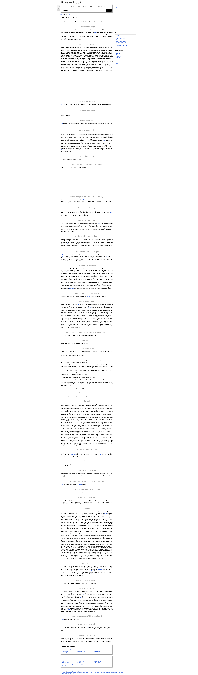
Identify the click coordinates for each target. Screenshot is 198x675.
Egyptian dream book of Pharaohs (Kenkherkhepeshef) (86, 332)
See (62, 123)
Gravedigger (80, 664)
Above (62, 256)
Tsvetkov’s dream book (86, 101)
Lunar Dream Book (87, 340)
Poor (111, 212)
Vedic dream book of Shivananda (86, 293)
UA (59, 6)
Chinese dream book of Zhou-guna (87, 252)
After (95, 32)
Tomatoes (118, 53)
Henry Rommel (86, 563)
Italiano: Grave (96, 649)
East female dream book (87, 266)
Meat (117, 54)
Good (62, 211)
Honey (117, 60)
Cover (75, 114)
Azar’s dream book (87, 156)
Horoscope (118, 8)
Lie (97, 114)
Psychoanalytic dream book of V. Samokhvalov (86, 481)
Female (80, 484)
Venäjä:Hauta (65, 652)
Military (99, 454)
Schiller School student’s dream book (86, 490)
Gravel (94, 664)
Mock (104, 140)
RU (58, 8)
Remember (85, 199)
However (100, 142)
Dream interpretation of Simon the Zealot (87, 616)
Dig (61, 104)
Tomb (66, 201)
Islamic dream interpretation (86, 580)
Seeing (68, 145)
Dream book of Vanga (87, 27)
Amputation (119, 59)
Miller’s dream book (86, 44)
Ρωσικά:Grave (81, 651)
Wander (68, 271)
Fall (76, 136)
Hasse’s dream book (86, 120)
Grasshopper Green (97, 661)
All (73, 38)
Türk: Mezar (65, 651)
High (62, 254)
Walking (100, 569)
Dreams (63, 500)
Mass (62, 149)
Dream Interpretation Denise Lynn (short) (86, 164)
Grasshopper (80, 661)
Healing (88, 296)
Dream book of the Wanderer (86, 450)
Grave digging (96, 662)
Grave (68, 14)
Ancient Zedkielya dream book (86, 236)
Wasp (117, 63)
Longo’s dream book (86, 130)
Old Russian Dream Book (86, 470)
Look (88, 358)
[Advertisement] (87, 86)
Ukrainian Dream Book (86, 498)
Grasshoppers (65, 662)
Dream (62, 14)
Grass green (65, 661)
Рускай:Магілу (96, 651)
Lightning (118, 56)
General (87, 401)
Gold (117, 61)
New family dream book (86, 220)
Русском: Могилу (82, 649)
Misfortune (68, 243)
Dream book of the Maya (86, 208)
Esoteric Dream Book (87, 111)
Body (62, 484)
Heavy (62, 492)
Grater (79, 662)
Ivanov (86, 461)
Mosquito (118, 57)
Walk (105, 513)
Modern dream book (86, 301)
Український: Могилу (68, 649)
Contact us (127, 672)
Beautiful (73, 454)
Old (99, 223)
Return (87, 34)
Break (62, 21)
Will (61, 464)
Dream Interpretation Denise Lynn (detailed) (86, 197)
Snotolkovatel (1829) (86, 348)
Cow (117, 64)
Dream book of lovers (87, 393)
